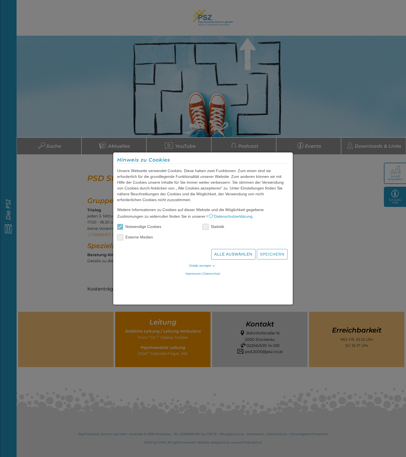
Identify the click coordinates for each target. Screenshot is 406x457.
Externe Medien (139, 237)
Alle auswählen (233, 254)
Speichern (272, 254)
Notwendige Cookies (143, 226)
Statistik (217, 226)
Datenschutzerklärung (233, 216)
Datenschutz (211, 273)
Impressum (193, 273)
